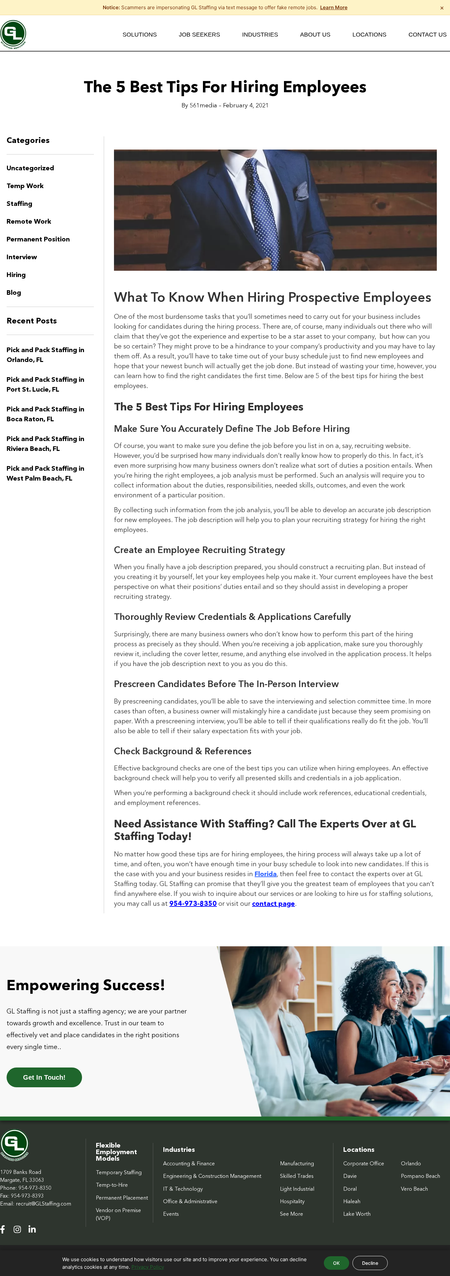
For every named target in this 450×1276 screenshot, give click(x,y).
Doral (350, 1188)
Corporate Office (363, 1163)
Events (171, 1213)
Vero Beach (414, 1188)
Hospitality (292, 1201)
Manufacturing (297, 1163)
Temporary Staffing (119, 1172)
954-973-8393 (27, 1195)
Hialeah (351, 1201)
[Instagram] (17, 1229)
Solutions (140, 34)
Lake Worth (357, 1213)
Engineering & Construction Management (212, 1176)
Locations (369, 34)
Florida (266, 874)
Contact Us (427, 34)
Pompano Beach (420, 1176)
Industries (260, 34)
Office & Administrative (190, 1201)
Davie (350, 1176)
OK (336, 1263)
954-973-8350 (34, 1187)
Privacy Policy (147, 1267)
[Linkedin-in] (32, 1229)
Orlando (411, 1163)
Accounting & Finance (189, 1163)
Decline (370, 1263)
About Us (315, 34)
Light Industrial (297, 1188)
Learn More (334, 7)
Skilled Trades (297, 1176)
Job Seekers (199, 34)
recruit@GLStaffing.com (43, 1203)
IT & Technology (183, 1188)
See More (291, 1213)
